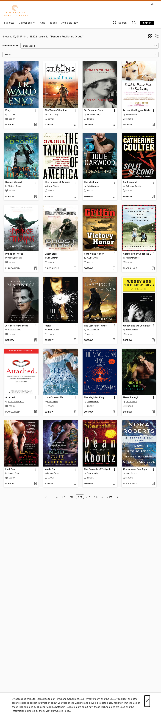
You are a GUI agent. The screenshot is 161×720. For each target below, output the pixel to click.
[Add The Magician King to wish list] (114, 412)
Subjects (9, 23)
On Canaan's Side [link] (93, 110)
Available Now (69, 23)
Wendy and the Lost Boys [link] (136, 325)
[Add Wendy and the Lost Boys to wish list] (153, 340)
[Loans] (133, 23)
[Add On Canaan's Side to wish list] (114, 125)
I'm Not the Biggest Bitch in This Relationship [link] (137, 110)
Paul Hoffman (93, 330)
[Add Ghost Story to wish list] (75, 268)
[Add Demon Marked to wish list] (35, 197)
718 (96, 496)
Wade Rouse (131, 114)
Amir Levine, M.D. (16, 401)
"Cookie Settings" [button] (55, 707)
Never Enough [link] (131, 397)
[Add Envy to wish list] (35, 125)
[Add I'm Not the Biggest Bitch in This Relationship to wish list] (153, 125)
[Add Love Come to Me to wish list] (75, 412)
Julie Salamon (132, 330)
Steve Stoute (53, 186)
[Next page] (117, 497)
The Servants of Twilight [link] (97, 469)
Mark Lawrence (15, 258)
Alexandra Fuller (133, 258)
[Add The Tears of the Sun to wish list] (75, 125)
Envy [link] (8, 110)
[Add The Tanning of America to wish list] (75, 197)
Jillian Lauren (53, 330)
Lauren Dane (131, 401)
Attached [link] (10, 397)
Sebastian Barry (93, 114)
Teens (53, 23)
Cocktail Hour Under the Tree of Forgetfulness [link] (137, 254)
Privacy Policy (92, 698)
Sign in (147, 23)
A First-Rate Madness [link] (16, 325)
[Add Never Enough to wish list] (153, 412)
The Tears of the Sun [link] (56, 110)
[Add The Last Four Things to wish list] (114, 340)
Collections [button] (26, 23)
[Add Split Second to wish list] (153, 197)
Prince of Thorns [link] (14, 254)
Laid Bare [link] (10, 469)
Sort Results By (10, 45)
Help (152, 4)
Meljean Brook (14, 186)
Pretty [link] (48, 325)
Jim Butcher (52, 258)
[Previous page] (46, 497)
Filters (8, 54)
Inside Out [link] (50, 469)
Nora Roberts (131, 473)
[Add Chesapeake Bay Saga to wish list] (153, 484)
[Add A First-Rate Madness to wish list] (35, 340)
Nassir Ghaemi (14, 330)
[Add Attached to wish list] (35, 412)
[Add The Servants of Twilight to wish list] (114, 484)
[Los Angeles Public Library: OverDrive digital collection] (16, 11)
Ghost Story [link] (51, 254)
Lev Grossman (93, 401)
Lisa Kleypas (52, 401)
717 (88, 496)
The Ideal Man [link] (91, 182)
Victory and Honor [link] (94, 254)
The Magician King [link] (94, 397)
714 (64, 496)
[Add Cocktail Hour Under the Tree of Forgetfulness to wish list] (153, 268)
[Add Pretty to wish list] (75, 340)
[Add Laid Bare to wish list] (35, 484)
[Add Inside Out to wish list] (75, 484)
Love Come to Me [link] (54, 397)
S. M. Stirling (52, 114)
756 (109, 496)
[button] (119, 23)
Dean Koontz (92, 473)
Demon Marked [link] (13, 182)
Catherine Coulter (133, 186)
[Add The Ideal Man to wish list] (114, 197)
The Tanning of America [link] (57, 182)
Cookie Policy (62, 710)
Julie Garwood (93, 186)
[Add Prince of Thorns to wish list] (35, 268)
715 (71, 496)
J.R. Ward (12, 114)
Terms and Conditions (67, 698)
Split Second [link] (130, 182)
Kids (42, 23)
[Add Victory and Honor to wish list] (114, 268)
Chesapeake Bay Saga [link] (135, 469)
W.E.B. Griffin (92, 258)
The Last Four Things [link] (95, 325)
